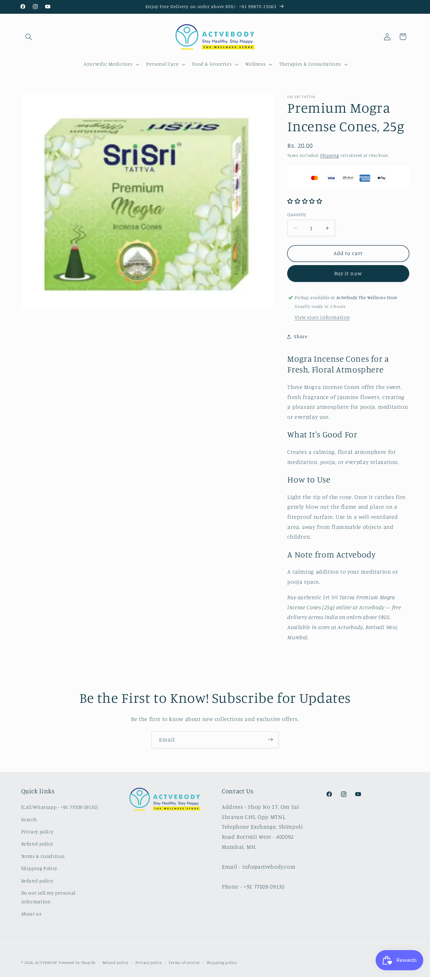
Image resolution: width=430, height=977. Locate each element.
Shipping (329, 155)
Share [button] (300, 336)
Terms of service (184, 962)
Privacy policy (37, 831)
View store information (322, 317)
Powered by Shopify (77, 962)
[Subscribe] (270, 739)
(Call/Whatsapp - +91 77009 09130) (59, 807)
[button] (29, 36)
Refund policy (37, 844)
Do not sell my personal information (48, 897)
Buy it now (348, 273)
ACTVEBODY (46, 962)
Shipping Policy (39, 868)
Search (29, 819)
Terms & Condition (43, 856)
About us (31, 914)
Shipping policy (222, 962)
